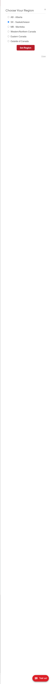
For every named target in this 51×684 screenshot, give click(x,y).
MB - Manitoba (17, 27)
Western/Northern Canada (23, 31)
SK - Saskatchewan (20, 22)
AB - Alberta (16, 17)
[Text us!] (40, 678)
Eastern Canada (18, 36)
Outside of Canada (19, 41)
